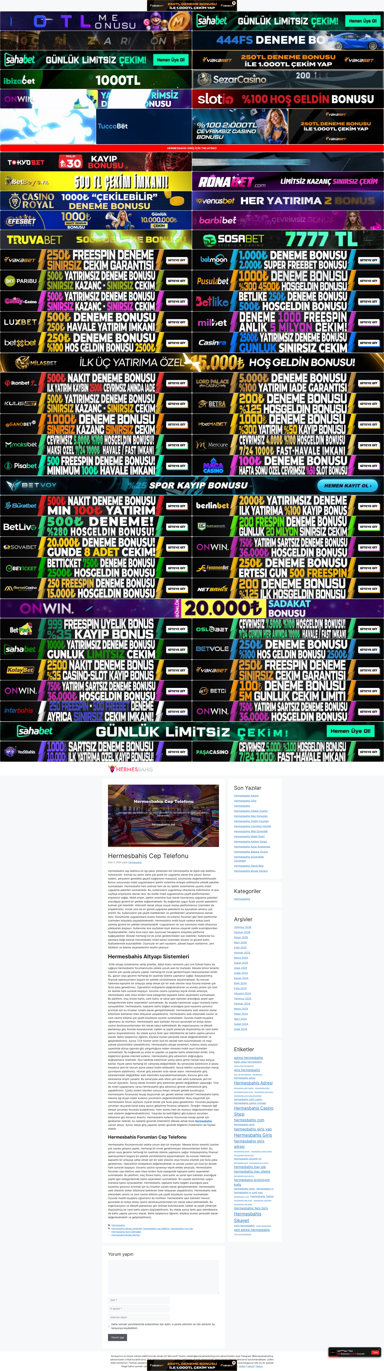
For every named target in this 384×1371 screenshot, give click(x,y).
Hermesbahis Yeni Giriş (251, 1208)
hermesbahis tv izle (241, 1197)
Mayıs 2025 (241, 957)
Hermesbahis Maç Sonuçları (251, 816)
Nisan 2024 (241, 1013)
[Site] (96, 259)
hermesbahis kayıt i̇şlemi (258, 1163)
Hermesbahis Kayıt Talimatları (126, 1231)
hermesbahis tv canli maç (248, 1192)
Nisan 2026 (241, 937)
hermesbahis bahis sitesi (243, 1092)
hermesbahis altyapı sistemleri (126, 1228)
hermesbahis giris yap (253, 1129)
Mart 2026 (240, 942)
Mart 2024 (240, 1018)
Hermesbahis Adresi (246, 795)
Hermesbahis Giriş (245, 800)
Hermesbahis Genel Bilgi (249, 865)
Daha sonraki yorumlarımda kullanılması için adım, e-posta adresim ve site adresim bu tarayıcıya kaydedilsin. (163, 1326)
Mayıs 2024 (241, 1008)
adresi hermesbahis (248, 1057)
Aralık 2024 (241, 973)
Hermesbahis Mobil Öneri (249, 836)
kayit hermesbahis (244, 1225)
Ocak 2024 (240, 1029)
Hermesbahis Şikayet (247, 1217)
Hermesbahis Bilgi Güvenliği (251, 831)
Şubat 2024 (241, 1024)
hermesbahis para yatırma (244, 1176)
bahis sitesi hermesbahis (248, 1061)
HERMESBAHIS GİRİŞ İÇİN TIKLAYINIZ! (192, 148)
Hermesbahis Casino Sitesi (253, 1111)
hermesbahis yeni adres (243, 1204)
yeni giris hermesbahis (242, 1234)
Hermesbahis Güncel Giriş (244, 1155)
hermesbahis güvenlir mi (247, 1158)
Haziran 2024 (242, 1003)
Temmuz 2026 (242, 927)
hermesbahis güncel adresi (261, 1151)
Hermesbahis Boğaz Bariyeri (125, 1235)
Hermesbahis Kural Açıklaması (252, 846)
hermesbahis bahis (262, 1088)
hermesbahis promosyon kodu (252, 1182)
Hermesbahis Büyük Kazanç (251, 870)
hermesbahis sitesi (244, 1188)
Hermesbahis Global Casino (251, 810)
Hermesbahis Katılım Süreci (250, 841)
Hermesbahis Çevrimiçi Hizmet (252, 826)
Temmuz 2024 (242, 998)
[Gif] (192, 362)
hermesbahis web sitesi (243, 1200)
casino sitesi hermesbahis (244, 1066)
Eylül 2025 (240, 947)
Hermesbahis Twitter (262, 1196)
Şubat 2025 (241, 962)
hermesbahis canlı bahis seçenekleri (248, 1096)
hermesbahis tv (265, 1188)
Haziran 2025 (242, 952)
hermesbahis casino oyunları (250, 1103)
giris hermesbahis (247, 1070)
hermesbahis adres (244, 1077)
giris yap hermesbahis (242, 1074)
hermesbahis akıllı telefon (244, 1088)
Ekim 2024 (240, 983)
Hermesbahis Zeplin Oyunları (251, 821)
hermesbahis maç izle (182, 1228)
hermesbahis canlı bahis (264, 1092)
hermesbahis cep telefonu (156, 1228)
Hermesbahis (118, 1225)
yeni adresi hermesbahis (252, 1230)
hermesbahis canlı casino (248, 1099)
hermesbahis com (249, 1120)
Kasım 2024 (241, 978)
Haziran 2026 (242, 932)
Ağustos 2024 (242, 993)
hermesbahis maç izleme (252, 1171)
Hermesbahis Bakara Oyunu (251, 851)
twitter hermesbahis (263, 1226)
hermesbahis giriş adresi (249, 1144)
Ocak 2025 (240, 967)
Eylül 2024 (240, 988)
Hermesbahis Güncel (242, 1151)
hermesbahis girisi (244, 1124)
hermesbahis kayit (241, 1163)
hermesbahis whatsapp (263, 1200)
